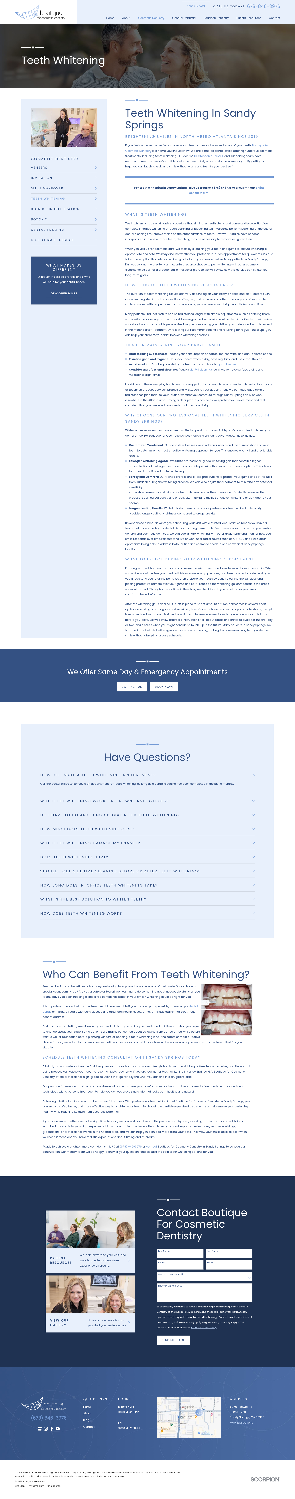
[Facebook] (52, 1429)
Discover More (64, 293)
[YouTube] (58, 1429)
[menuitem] (64, 168)
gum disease (227, 364)
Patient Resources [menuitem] (248, 18)
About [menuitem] (126, 18)
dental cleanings (201, 369)
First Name (164, 1251)
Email (210, 1262)
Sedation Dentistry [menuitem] (216, 18)
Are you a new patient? (170, 1274)
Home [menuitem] (110, 18)
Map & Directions (241, 1422)
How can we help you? (170, 1286)
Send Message (173, 1340)
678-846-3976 (263, 6)
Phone (161, 1262)
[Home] (40, 12)
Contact (89, 1427)
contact (151, 1146)
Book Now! (196, 6)
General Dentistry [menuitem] (184, 18)
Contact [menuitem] (274, 18)
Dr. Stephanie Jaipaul (208, 156)
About (87, 1413)
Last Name (212, 1251)
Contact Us (132, 687)
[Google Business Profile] (40, 1429)
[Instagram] (46, 1429)
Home (87, 1407)
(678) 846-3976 (131, 1146)
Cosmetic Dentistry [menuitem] (151, 18)
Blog (86, 1420)
